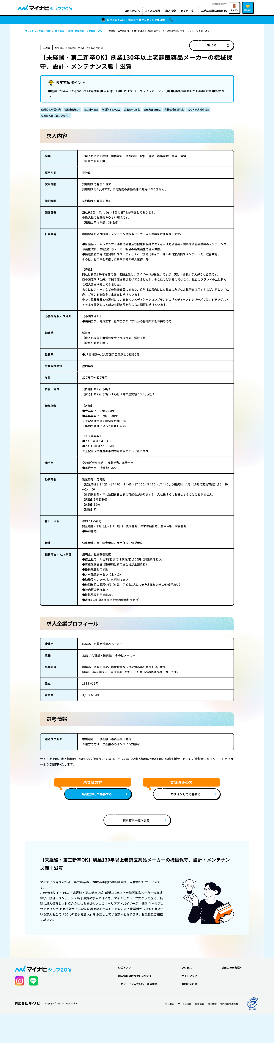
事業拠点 (199, 1003)
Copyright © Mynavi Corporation (61, 1003)
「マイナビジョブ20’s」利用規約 (137, 984)
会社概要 (169, 1003)
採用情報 (212, 1003)
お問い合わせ (189, 984)
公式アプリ (124, 967)
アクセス (187, 967)
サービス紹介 (184, 1003)
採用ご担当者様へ (231, 967)
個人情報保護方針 (229, 1003)
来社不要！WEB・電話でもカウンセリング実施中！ (137, 20)
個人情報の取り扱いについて (135, 976)
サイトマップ (189, 976)
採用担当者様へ (219, 3)
